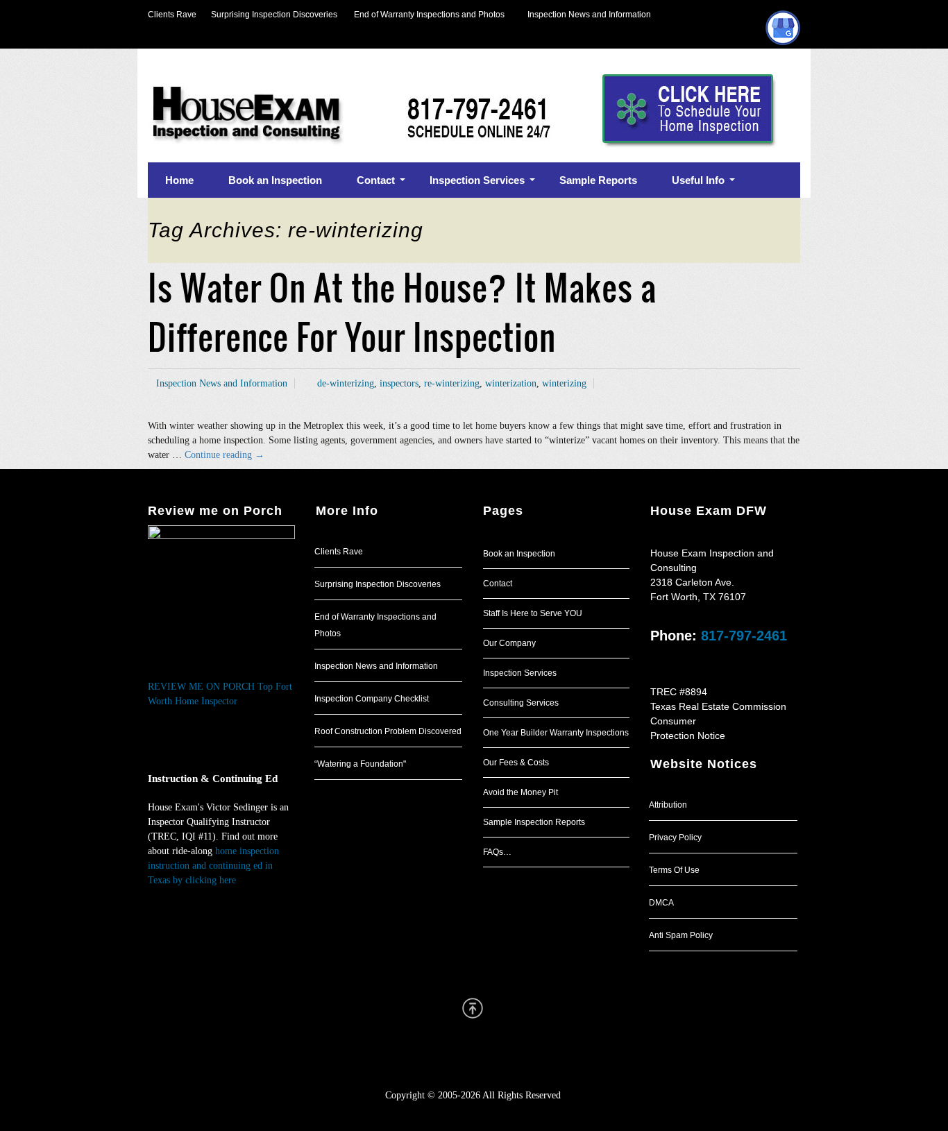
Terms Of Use (674, 870)
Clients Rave (172, 14)
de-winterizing (345, 383)
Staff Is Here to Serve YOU (532, 613)
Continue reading (224, 455)
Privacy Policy (675, 837)
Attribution (668, 805)
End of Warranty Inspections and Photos (432, 14)
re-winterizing (452, 383)
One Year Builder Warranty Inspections (556, 733)
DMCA (661, 903)
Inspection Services (520, 673)
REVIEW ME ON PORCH (201, 686)
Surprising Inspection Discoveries (266, 14)
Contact (497, 583)
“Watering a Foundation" (360, 764)
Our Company (509, 643)
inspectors (399, 383)
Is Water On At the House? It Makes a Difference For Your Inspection (402, 312)
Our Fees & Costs (516, 762)
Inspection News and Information (589, 14)
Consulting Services (521, 703)
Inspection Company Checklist (371, 699)
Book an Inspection (519, 554)
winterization (510, 383)
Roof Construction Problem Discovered (388, 731)
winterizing (564, 383)
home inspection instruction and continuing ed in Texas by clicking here (213, 865)
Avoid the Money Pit (520, 792)
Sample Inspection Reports (534, 822)
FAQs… (497, 852)
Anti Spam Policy (681, 935)
